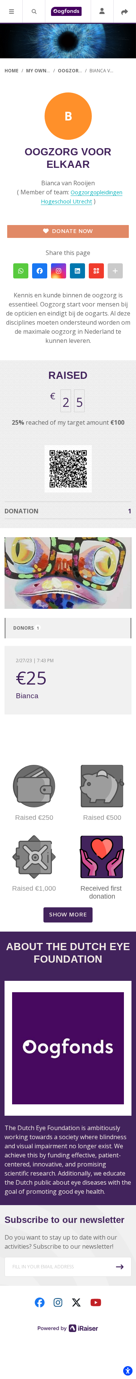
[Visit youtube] (95, 1302)
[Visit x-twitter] (76, 1302)
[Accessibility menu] (127, 1370)
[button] (11, 11)
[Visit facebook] (40, 1302)
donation (68, 511)
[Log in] (102, 11)
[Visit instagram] (58, 1302)
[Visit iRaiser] (68, 1327)
